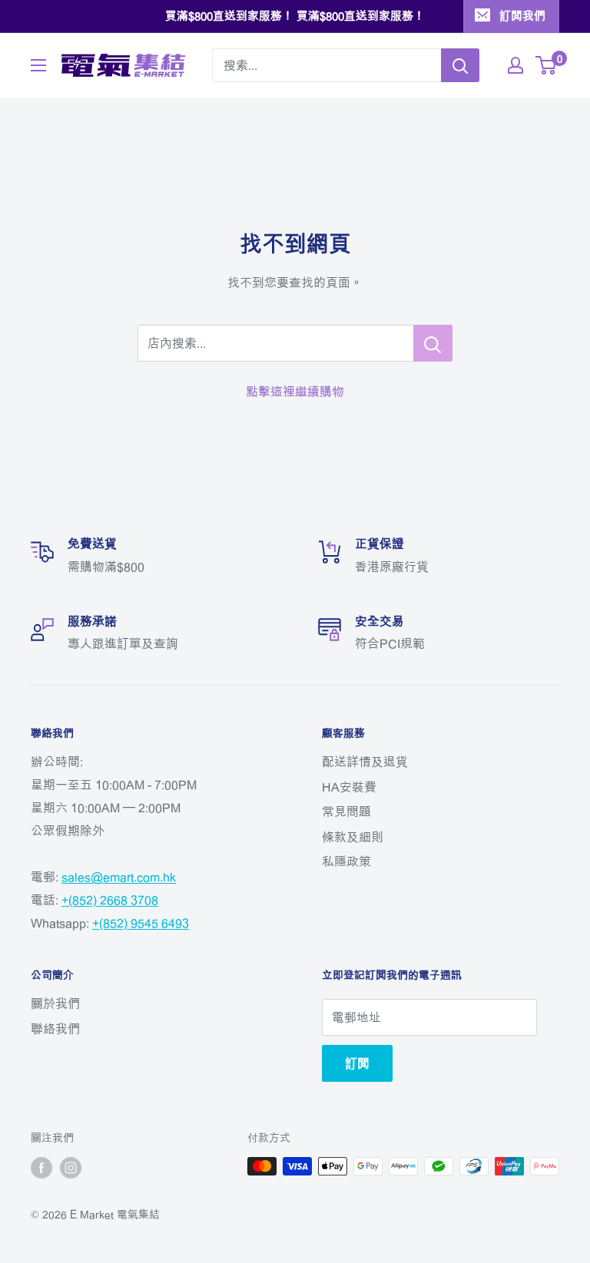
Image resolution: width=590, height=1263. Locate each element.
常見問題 (346, 811)
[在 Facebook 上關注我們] (41, 1168)
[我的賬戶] (515, 65)
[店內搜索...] (432, 343)
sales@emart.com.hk (118, 877)
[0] (546, 65)
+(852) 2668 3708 (109, 900)
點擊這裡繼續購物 (295, 391)
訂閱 (357, 1063)
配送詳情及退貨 (365, 761)
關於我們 (55, 1003)
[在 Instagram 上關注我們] (70, 1168)
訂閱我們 (522, 15)
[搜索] (460, 65)
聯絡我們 (55, 1029)
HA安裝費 (349, 787)
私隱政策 (346, 861)
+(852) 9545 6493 (140, 923)
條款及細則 (352, 837)
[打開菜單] (38, 65)
